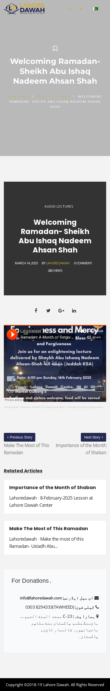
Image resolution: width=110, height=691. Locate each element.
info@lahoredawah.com (41, 597)
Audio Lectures (53, 96)
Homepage (18, 96)
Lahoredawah (11, 407)
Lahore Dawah (58, 263)
